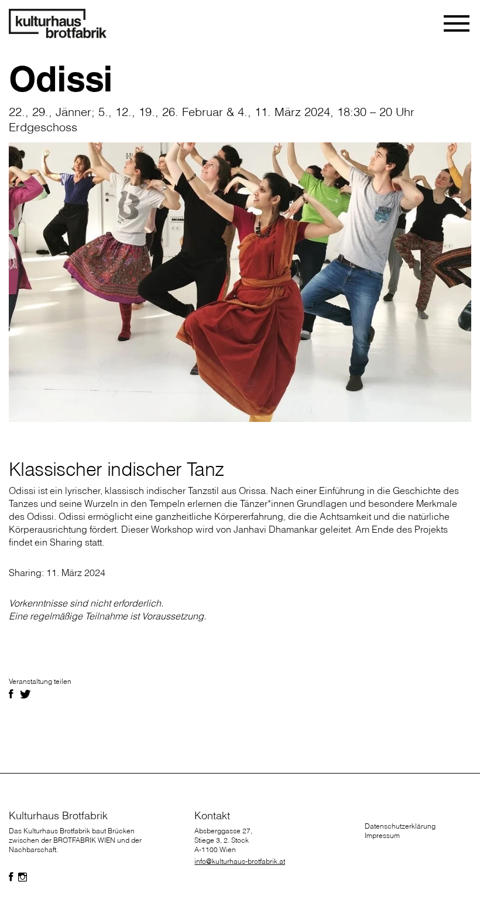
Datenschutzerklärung (400, 826)
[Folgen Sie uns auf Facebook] (11, 877)
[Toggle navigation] (457, 23)
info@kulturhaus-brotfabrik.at (239, 861)
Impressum (382, 835)
